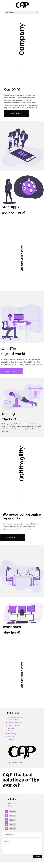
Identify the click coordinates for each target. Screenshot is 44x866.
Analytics (11, 731)
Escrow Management (15, 717)
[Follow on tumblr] (6, 828)
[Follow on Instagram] (6, 811)
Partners (11, 739)
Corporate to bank (14, 725)
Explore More (16, 113)
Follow (12, 811)
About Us (11, 803)
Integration (11, 728)
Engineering (12, 734)
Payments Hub (13, 720)
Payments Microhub (15, 723)
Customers (11, 736)
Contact (10, 806)
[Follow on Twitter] (6, 820)
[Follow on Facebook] (6, 815)
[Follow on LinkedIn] (6, 824)
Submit (37, 856)
